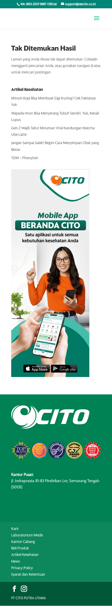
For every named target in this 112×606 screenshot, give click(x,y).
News (15, 561)
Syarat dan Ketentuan (28, 574)
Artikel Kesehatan (25, 555)
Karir (15, 529)
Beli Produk (20, 548)
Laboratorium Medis (27, 535)
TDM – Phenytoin (24, 158)
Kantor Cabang (23, 542)
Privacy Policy (22, 568)
